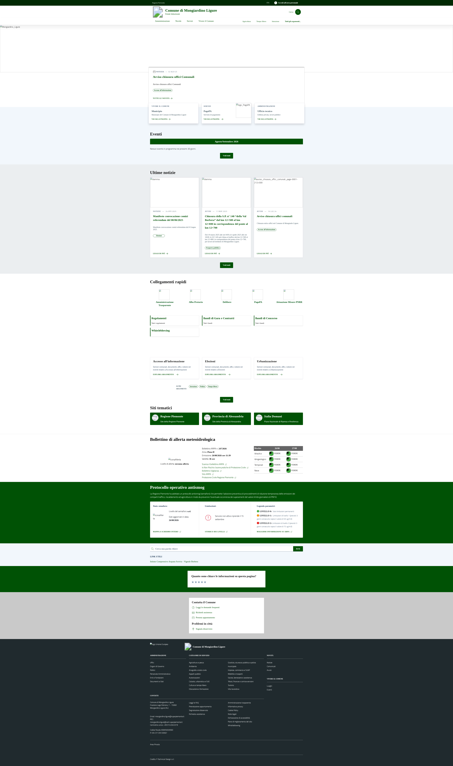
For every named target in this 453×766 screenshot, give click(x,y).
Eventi (269, 689)
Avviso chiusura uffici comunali (274, 216)
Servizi (190, 21)
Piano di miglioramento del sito (240, 721)
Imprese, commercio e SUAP (239, 670)
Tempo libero (261, 21)
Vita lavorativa (233, 689)
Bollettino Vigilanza (211, 470)
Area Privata (155, 744)
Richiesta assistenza (197, 714)
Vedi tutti (226, 156)
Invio (298, 549)
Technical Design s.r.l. (166, 759)
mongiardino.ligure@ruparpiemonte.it (169, 716)
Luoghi (269, 685)
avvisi (208, 211)
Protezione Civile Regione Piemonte (218, 477)
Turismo (231, 685)
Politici (152, 670)
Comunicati (271, 666)
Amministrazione (162, 21)
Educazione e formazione (198, 689)
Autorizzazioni (194, 677)
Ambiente (193, 666)
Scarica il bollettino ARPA (213, 464)
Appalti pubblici (195, 673)
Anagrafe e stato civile (198, 670)
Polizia (202, 386)
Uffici (152, 662)
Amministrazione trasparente (239, 702)
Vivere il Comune (206, 21)
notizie (157, 211)
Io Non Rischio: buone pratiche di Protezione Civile (224, 467)
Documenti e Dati (157, 681)
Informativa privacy (235, 706)
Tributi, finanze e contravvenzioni (241, 681)
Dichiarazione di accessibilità (239, 717)
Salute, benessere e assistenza (240, 677)
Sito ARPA (207, 474)
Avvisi (269, 670)
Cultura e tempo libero (197, 685)
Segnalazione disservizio (198, 710)
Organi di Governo (157, 666)
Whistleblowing (234, 725)
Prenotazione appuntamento (200, 706)
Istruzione (275, 21)
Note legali (232, 714)
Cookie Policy (233, 710)
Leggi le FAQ (194, 702)
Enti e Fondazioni (157, 677)
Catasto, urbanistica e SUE (199, 681)
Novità (178, 21)
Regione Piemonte (158, 3)
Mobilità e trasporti (235, 673)
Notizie (269, 662)
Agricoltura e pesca (196, 662)
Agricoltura (246, 21)
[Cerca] (298, 12)
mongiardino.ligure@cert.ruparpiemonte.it (166, 722)
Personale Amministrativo (160, 673)
